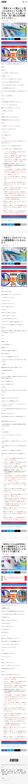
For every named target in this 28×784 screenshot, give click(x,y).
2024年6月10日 (13, 554)
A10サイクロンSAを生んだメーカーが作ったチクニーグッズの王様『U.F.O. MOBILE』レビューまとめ (14, 578)
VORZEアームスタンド (7, 126)
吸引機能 (13, 746)
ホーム (2, 235)
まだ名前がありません (12, 193)
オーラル (14, 184)
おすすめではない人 (11, 771)
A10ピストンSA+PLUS (15, 157)
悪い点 (21, 771)
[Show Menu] (23, 2)
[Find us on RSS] (8, 780)
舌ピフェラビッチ (22, 193)
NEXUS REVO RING (15, 199)
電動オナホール (20, 526)
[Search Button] (26, 2)
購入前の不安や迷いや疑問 (9, 235)
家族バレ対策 (4, 774)
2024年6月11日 (13, 20)
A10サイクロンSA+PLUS (10, 153)
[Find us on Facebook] (1, 780)
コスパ (5, 220)
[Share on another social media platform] (24, 39)
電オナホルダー (15, 171)
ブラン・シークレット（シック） (15, 178)
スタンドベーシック (13, 203)
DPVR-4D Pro (8, 167)
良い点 (17, 771)
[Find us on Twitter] (3, 780)
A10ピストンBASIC (18, 161)
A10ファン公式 (5, 20)
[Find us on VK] (6, 780)
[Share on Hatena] (11, 39)
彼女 (14, 526)
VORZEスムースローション (17, 172)
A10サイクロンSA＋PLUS (10, 141)
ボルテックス (9, 185)
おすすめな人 (3, 771)
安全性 (17, 746)
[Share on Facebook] (4, 39)
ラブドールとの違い (8, 526)
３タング (19, 184)
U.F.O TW (8, 199)
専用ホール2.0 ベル (15, 189)
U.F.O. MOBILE (9, 674)
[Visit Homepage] (4, 2)
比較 (25, 771)
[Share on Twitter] (17, 39)
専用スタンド (10, 220)
